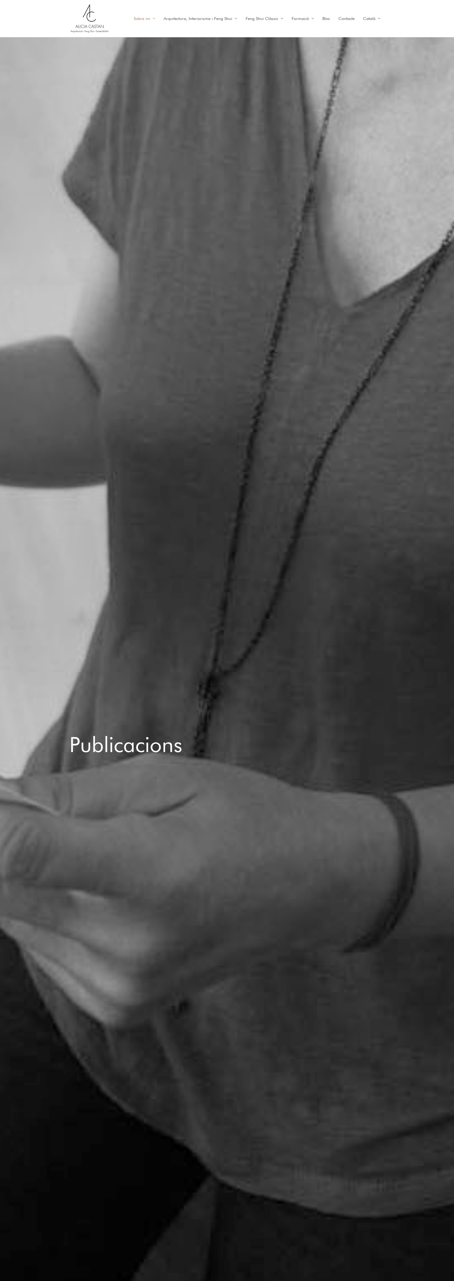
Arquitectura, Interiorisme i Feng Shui (198, 18)
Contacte (346, 18)
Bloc (326, 18)
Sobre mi (142, 18)
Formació (300, 18)
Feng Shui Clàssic (262, 18)
